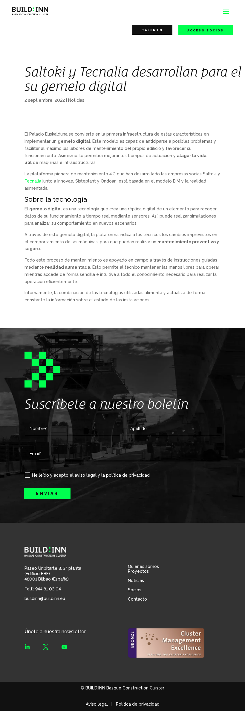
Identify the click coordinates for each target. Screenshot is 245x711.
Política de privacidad (138, 704)
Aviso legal (97, 704)
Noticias (76, 100)
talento (152, 30)
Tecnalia (32, 181)
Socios (134, 589)
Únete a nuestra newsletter (55, 631)
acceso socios (205, 30)
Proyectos (138, 571)
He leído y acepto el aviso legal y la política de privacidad (91, 475)
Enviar (47, 493)
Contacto (137, 599)
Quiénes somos (143, 566)
